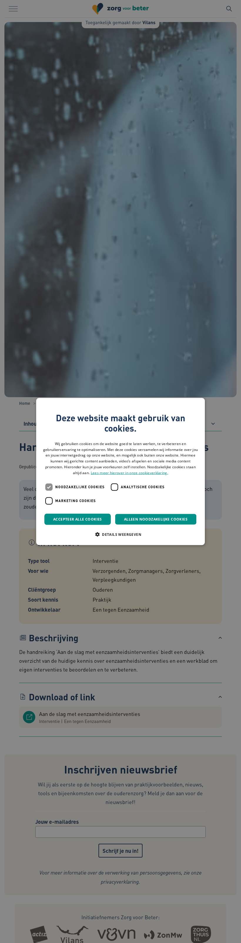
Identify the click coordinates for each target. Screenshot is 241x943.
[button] (120, 534)
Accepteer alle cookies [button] (77, 518)
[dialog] (120, 471)
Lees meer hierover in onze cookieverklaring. (129, 472)
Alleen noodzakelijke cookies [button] (156, 518)
